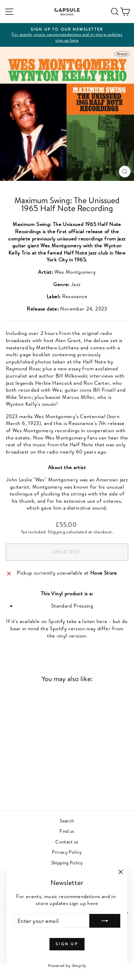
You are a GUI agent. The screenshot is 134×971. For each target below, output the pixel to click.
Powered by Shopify (67, 965)
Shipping (56, 532)
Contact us (67, 841)
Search (67, 820)
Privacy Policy (67, 852)
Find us (67, 831)
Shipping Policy (67, 862)
